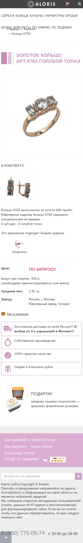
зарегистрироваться (37, 283)
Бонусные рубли (20, 453)
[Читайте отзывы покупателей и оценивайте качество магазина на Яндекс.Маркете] (58, 459)
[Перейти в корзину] (69, 4)
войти (63, 283)
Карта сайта (10, 484)
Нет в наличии (18, 314)
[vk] (45, 460)
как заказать (16, 446)
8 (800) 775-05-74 (23, 533)
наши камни (41, 446)
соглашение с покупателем (30, 440)
